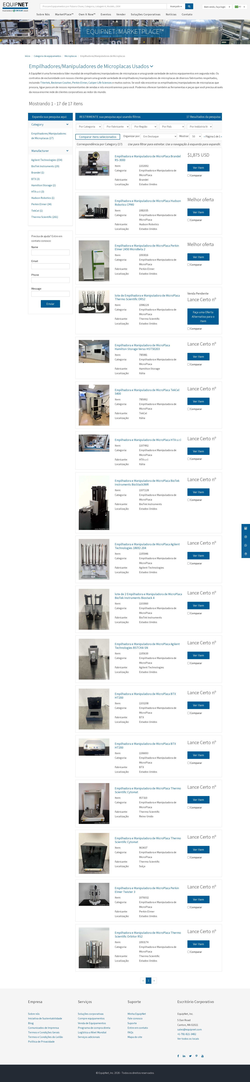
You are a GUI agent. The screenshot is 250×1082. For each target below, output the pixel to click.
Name (34, 247)
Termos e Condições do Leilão (45, 1037)
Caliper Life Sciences (100, 82)
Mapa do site (135, 1037)
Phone (35, 275)
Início (27, 56)
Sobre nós (34, 1014)
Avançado (175, 6)
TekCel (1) (37, 210)
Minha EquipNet (137, 1014)
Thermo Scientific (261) (44, 217)
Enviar (50, 304)
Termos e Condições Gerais (44, 1032)
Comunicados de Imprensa (43, 1028)
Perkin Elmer (79, 82)
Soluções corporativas (91, 1014)
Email (34, 261)
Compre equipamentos (91, 1018)
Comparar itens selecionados (97, 137)
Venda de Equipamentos (92, 1023)
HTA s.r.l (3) (37, 191)
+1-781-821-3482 (186, 1034)
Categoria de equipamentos (47, 56)
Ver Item (198, 168)
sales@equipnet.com (189, 1029)
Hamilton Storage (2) (43, 185)
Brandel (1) (37, 172)
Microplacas (71, 56)
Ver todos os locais (188, 1038)
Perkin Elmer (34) (41, 204)
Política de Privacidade (41, 1041)
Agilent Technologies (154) (46, 160)
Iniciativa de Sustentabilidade (45, 1018)
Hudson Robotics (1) (42, 198)
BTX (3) (35, 179)
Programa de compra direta (94, 1028)
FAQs (130, 1032)
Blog (31, 1023)
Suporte (132, 1023)
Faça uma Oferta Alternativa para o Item (203, 316)
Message (36, 288)
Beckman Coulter (61, 82)
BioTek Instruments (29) (45, 166)
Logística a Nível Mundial (92, 1032)
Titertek (45, 82)
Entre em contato (138, 1028)
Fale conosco (135, 1018)
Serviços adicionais (89, 1037)
